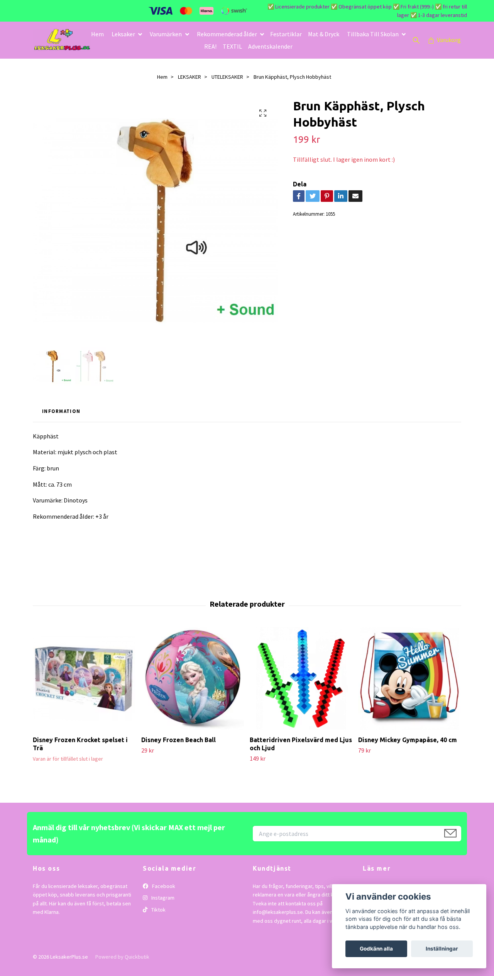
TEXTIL (232, 46)
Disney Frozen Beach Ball (178, 739)
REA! (210, 46)
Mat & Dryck (323, 34)
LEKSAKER (189, 76)
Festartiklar (286, 34)
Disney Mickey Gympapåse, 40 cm (407, 739)
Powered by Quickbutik (122, 956)
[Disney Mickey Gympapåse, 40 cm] (409, 678)
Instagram (162, 897)
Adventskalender (270, 46)
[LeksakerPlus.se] (62, 40)
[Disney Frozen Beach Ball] (192, 678)
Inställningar (442, 949)
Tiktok (158, 909)
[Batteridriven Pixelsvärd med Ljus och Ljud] (301, 678)
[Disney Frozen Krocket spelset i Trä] (84, 678)
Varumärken (166, 34)
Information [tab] (61, 411)
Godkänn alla (376, 949)
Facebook (163, 886)
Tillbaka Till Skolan (373, 34)
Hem (97, 34)
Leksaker (123, 34)
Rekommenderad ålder (227, 34)
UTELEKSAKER (227, 76)
